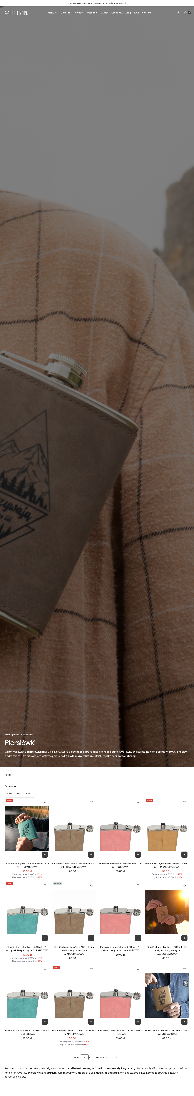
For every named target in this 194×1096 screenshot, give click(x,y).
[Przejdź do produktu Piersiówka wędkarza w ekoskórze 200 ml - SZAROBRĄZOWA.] (74, 828)
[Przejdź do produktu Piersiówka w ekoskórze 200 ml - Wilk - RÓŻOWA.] (120, 995)
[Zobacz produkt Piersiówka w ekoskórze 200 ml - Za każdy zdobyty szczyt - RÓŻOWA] (138, 938)
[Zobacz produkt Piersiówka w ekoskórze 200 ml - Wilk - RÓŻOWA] (138, 1022)
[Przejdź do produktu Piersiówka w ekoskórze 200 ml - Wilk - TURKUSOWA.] (27, 995)
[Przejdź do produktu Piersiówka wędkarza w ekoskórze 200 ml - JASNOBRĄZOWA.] (167, 828)
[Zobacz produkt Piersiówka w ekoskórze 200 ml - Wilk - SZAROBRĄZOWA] (91, 1022)
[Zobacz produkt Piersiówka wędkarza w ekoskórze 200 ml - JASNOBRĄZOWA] (184, 855)
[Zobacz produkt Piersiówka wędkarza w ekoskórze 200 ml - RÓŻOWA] (138, 855)
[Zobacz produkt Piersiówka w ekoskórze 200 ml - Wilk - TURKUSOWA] (45, 1022)
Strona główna (12, 734)
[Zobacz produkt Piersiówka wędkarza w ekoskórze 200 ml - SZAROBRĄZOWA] (91, 855)
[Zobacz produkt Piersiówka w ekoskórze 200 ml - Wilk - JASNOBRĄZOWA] (184, 1022)
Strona (76, 1057)
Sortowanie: (11, 786)
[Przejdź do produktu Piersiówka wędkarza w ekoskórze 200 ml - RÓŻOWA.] (120, 828)
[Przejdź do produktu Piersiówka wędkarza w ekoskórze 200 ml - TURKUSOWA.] (27, 828)
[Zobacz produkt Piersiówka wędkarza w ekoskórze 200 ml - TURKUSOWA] (45, 855)
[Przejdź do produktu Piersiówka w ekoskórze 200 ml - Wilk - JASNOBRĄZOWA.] (167, 995)
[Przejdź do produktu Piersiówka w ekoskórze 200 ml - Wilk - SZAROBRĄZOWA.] (74, 995)
